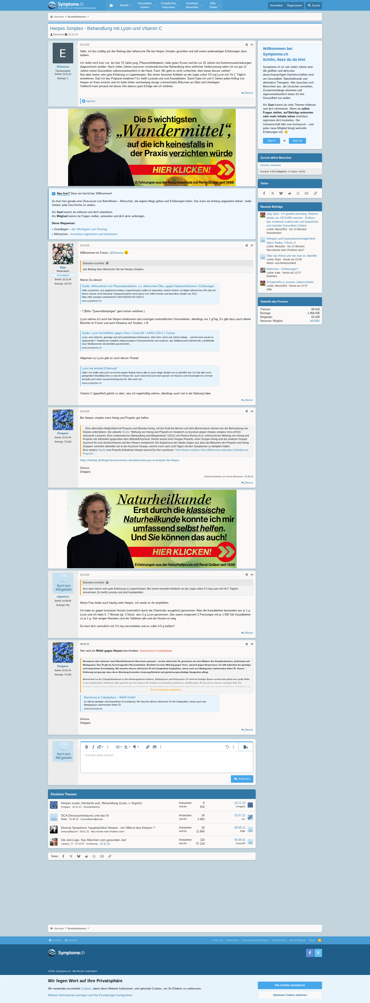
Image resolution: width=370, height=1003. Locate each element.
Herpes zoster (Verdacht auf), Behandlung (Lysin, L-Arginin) (101, 803)
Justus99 (240, 843)
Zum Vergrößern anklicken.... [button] (167, 689)
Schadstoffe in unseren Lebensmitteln (290, 282)
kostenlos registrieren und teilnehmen (94, 234)
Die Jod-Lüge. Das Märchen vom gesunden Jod (93, 840)
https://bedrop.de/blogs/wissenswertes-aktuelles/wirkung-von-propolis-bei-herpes (129, 460)
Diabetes (272, 276)
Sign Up (297, 140)
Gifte (269, 289)
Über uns (217, 940)
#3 (252, 411)
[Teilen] (246, 44)
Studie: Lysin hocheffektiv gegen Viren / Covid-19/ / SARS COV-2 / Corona (128, 333)
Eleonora (58, 34)
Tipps (312, 940)
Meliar (64, 819)
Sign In (271, 140)
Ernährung (92, 843)
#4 (252, 574)
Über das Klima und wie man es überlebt (292, 255)
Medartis (276, 165)
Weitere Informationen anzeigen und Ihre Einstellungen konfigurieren (90, 995)
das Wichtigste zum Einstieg (89, 229)
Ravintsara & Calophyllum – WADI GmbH (109, 697)
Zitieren (248, 92)
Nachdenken (274, 232)
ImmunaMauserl (69, 831)
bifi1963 (315, 320)
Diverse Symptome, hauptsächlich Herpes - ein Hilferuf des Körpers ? (108, 827)
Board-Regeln (297, 940)
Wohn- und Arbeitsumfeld (281, 263)
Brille (242, 831)
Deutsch (72, 940)
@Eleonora (116, 252)
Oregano (65, 807)
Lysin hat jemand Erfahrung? (99, 368)
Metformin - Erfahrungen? (282, 268)
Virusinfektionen (91, 807)
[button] (125, 5)
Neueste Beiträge (271, 206)
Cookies (56, 940)
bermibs (265, 165)
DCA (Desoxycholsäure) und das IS (85, 815)
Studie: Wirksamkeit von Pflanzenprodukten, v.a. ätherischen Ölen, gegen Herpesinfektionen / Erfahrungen (148, 286)
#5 (252, 644)
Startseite (111, 5)
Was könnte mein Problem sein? (107, 831)
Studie (126, 432)
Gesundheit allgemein (92, 819)
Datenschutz (279, 940)
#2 (252, 245)
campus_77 (67, 843)
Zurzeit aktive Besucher (275, 157)
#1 (252, 44)
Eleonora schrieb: (93, 263)
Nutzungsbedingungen (255, 940)
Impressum (232, 940)
